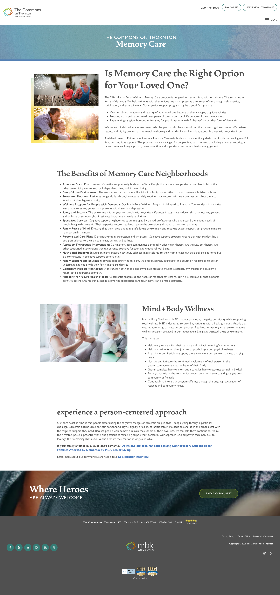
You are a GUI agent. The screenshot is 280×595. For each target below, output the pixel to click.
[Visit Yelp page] (19, 547)
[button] (231, 7)
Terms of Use (244, 536)
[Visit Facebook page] (10, 547)
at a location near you (133, 457)
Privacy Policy (228, 536)
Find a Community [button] (218, 493)
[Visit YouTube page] (45, 547)
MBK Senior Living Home (260, 7)
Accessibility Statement (263, 536)
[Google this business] (54, 547)
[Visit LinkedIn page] (27, 547)
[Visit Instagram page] (36, 547)
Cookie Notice (140, 578)
